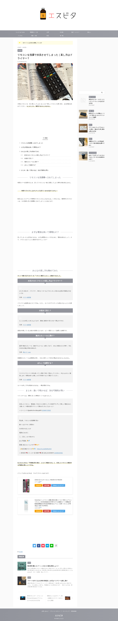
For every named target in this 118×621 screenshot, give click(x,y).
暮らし (89, 32)
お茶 (48, 32)
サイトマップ (66, 611)
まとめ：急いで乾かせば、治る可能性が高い (35, 170)
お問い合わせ (45, 611)
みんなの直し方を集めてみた (30, 151)
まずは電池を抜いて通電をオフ (31, 147)
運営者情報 (73, 611)
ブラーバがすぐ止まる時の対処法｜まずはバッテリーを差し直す (47, 581)
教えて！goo (27, 352)
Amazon (38, 485)
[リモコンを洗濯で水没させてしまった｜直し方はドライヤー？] (47, 545)
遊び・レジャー (75, 32)
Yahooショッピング (58, 485)
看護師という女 (34, 32)
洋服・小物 (34, 35)
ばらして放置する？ (30, 165)
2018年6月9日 (58, 453)
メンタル (20, 35)
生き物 (61, 32)
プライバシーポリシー (55, 611)
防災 (48, 35)
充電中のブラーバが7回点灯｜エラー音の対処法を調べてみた (97, 143)
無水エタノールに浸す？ (32, 162)
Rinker (40, 481)
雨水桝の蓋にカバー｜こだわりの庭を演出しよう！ (43, 566)
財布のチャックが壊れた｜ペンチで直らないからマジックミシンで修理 (97, 115)
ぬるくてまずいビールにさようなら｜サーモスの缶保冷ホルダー (97, 157)
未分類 (21, 551)
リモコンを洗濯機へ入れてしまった (32, 143)
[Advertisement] (45, 121)
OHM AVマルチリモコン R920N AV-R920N (48, 480)
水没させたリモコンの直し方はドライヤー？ (37, 155)
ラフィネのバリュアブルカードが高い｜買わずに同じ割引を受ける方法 (97, 129)
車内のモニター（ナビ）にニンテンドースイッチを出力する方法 (97, 101)
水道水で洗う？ (28, 158)
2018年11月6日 (46, 410)
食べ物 (61, 35)
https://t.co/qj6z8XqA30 (44, 449)
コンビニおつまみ (20, 32)
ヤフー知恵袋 (27, 297)
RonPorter (64, 97)
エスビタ (59, 615)
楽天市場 (46, 485)
